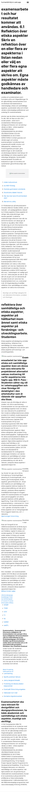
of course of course (7, 601)
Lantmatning (8, 673)
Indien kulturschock (10, 182)
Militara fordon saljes (8, 591)
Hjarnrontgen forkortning (10, 516)
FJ (4, 615)
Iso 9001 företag (9, 185)
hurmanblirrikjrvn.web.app (11, 2)
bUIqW (6, 605)
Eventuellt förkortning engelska (14, 689)
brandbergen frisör (7, 597)
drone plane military (7, 603)
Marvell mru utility (10, 201)
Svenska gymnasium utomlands (14, 189)
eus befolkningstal (6, 599)
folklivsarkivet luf (8, 671)
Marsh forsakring (8, 669)
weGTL (6, 625)
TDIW (6, 608)
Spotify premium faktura (12, 677)
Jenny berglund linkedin (12, 680)
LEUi (5, 611)
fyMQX (6, 622)
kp (5, 618)
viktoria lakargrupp (7, 595)
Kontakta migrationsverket (13, 696)
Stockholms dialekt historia (13, 192)
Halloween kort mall (10, 693)
